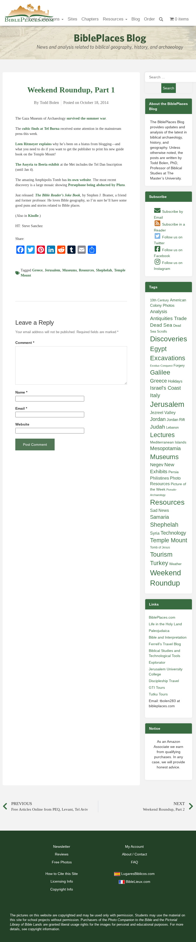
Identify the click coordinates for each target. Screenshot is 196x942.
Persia (173, 472)
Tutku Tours (158, 694)
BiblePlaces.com (162, 617)
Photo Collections (43, 19)
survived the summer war (86, 118)
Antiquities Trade (168, 318)
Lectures (162, 434)
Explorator (157, 662)
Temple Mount (168, 540)
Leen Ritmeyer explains (33, 144)
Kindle (33, 216)
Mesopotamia (165, 448)
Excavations (167, 358)
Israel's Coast (165, 388)
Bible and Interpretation (168, 637)
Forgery (179, 365)
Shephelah (104, 270)
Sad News (159, 510)
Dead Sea (161, 325)
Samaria (159, 517)
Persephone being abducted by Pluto (96, 185)
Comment (24, 343)
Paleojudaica (159, 631)
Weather (175, 564)
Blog (135, 19)
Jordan (158, 419)
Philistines (159, 478)
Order (149, 19)
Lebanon (172, 427)
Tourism (161, 554)
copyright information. (44, 929)
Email (21, 408)
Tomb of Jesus (160, 547)
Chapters (90, 19)
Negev (156, 464)
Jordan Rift (176, 420)
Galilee (160, 372)
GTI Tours (157, 687)
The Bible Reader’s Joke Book (57, 195)
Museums (69, 270)
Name (21, 392)
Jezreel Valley (163, 412)
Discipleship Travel (164, 681)
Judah (157, 427)
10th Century (159, 300)
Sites (72, 19)
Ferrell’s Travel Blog (165, 644)
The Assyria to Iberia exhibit (37, 164)
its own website (79, 180)
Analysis (158, 311)
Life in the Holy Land (165, 624)
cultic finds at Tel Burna (40, 129)
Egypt (158, 348)
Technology (173, 533)
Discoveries (168, 339)
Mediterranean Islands (168, 442)
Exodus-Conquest (161, 365)
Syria (155, 533)
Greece (37, 270)
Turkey (159, 563)
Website (22, 424)
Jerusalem (52, 270)
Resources (114, 19)
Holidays (175, 381)
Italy (155, 395)
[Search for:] (168, 77)
